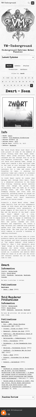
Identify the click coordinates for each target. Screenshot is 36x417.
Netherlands (12, 271)
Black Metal (11, 273)
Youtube (4, 277)
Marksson (13, 145)
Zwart (10, 136)
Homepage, (10, 310)
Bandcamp (27, 310)
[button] (32, 3)
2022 (16, 141)
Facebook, (10, 275)
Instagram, (19, 275)
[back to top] (32, 403)
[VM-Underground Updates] (3, 412)
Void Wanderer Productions (19, 138)
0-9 (8, 78)
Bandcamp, (27, 275)
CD (17, 139)
